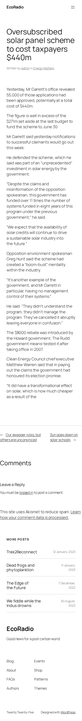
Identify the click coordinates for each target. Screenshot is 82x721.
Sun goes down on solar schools (64, 437)
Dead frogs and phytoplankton (21, 567)
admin (25, 68)
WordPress (68, 712)
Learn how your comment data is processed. (40, 514)
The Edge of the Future (17, 585)
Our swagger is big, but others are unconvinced (20, 437)
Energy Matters (43, 68)
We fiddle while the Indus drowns (24, 603)
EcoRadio (15, 7)
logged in (26, 492)
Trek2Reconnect (22, 552)
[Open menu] (72, 7)
